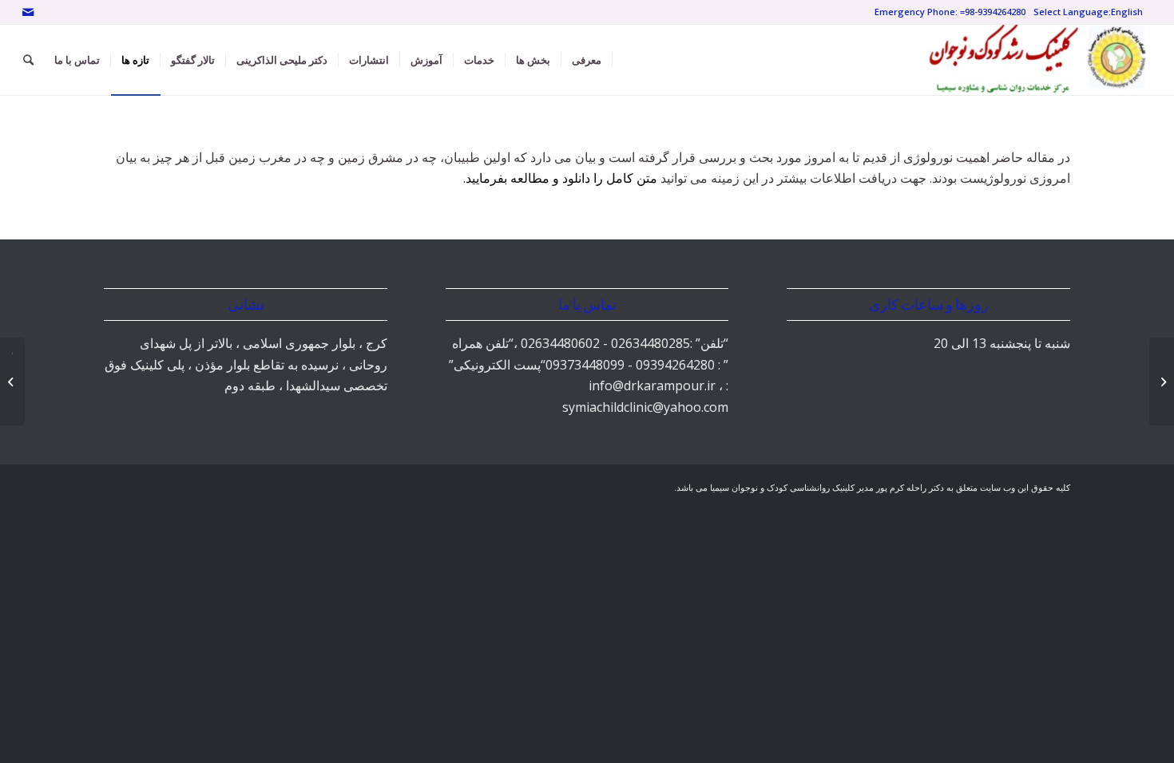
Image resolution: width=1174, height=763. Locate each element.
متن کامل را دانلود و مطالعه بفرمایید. (560, 178)
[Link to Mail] (28, 12)
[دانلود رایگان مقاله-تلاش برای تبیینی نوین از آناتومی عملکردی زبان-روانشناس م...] (1161, 381)
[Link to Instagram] (52, 12)
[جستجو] (28, 60)
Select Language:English (1088, 12)
